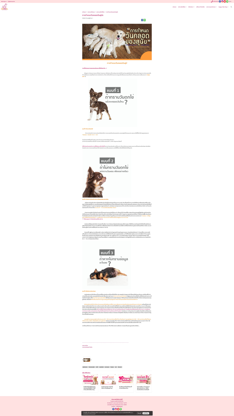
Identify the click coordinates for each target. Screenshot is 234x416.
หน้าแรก (174, 7)
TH (231, 1)
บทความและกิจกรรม (211, 7)
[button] (231, 7)
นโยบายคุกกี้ (93, 413)
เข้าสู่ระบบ (4, 1)
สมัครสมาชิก (12, 1)
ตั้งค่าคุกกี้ (139, 413)
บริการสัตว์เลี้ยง (182, 7)
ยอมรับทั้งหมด (145, 413)
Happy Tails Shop (223, 7)
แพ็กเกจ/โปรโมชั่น (200, 7)
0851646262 (216, 1)
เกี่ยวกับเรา (190, 7)
